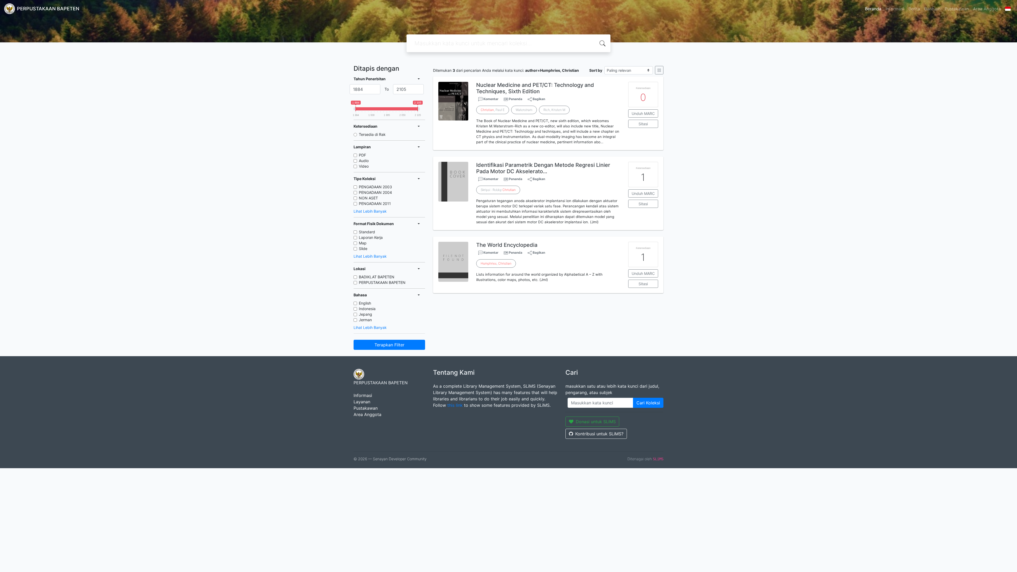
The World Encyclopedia (506, 245)
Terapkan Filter (389, 344)
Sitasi (643, 124)
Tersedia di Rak (372, 134)
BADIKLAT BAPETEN (376, 277)
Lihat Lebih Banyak (370, 211)
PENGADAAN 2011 (375, 203)
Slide (363, 248)
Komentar (490, 99)
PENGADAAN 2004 (375, 192)
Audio (364, 160)
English (365, 303)
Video (364, 166)
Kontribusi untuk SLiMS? (599, 433)
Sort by (595, 70)
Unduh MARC (643, 113)
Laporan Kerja (371, 237)
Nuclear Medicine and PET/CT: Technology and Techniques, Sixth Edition (535, 88)
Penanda (515, 99)
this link (455, 405)
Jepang (365, 314)
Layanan (362, 401)
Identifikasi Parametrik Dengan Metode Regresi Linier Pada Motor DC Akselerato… (543, 168)
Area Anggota (987, 8)
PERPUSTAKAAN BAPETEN (382, 282)
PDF (362, 155)
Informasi (895, 8)
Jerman (365, 320)
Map (363, 243)
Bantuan (932, 8)
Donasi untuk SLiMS (596, 421)
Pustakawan (957, 8)
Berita (914, 8)
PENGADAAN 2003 (375, 187)
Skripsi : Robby (498, 190)
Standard (367, 232)
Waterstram (524, 110)
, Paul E (493, 110)
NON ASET (368, 198)
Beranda (873, 8)
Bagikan (538, 99)
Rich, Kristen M (554, 110)
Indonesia (367, 308)
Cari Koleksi (648, 402)
